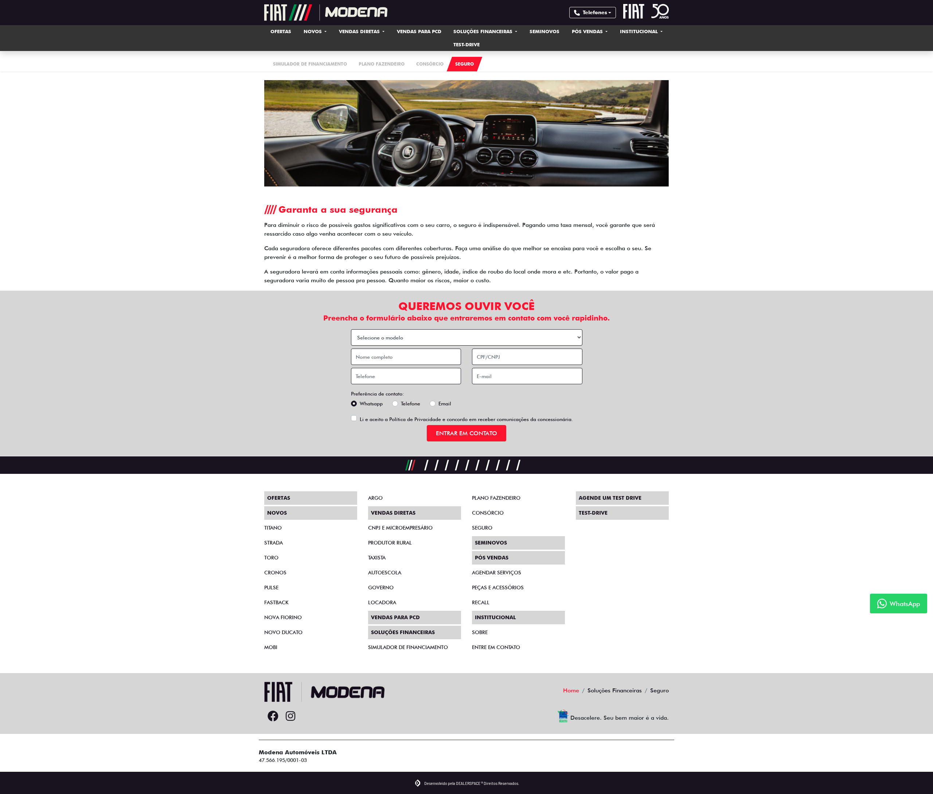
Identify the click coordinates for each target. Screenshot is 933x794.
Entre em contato (496, 647)
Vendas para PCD (419, 31)
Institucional (639, 31)
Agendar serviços (496, 572)
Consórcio (488, 513)
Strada (273, 543)
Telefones (595, 12)
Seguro (482, 528)
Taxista (377, 558)
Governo (381, 587)
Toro (271, 558)
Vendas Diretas (360, 31)
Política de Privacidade (415, 419)
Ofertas (280, 31)
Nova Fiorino (283, 617)
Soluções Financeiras (483, 31)
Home (571, 690)
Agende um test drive (610, 498)
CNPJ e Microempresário (400, 528)
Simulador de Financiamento (408, 647)
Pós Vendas (588, 31)
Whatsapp (371, 403)
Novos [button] (313, 31)
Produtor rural (390, 543)
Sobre (480, 632)
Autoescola (384, 572)
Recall (480, 602)
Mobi (270, 647)
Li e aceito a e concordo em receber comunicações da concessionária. (466, 419)
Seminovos (544, 31)
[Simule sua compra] (308, 716)
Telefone (410, 403)
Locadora (382, 602)
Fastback (276, 602)
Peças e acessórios (498, 587)
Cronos (275, 572)
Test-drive (466, 44)
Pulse (271, 587)
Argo (375, 498)
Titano (273, 528)
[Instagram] (290, 716)
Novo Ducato (283, 632)
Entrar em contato (466, 433)
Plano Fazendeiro (496, 498)
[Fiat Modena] (325, 12)
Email (444, 403)
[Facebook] (273, 716)
